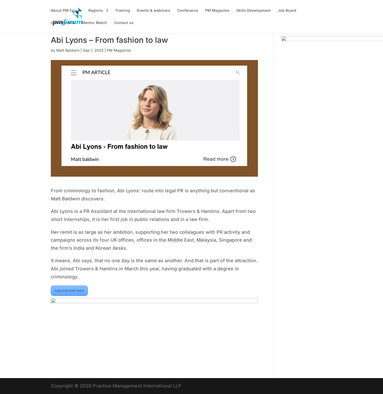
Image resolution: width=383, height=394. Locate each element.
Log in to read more (69, 290)
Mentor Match (94, 23)
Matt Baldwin (67, 50)
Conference (187, 11)
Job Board (287, 11)
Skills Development (253, 11)
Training (122, 11)
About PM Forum (66, 11)
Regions (95, 11)
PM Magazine (217, 11)
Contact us (124, 23)
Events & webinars (153, 11)
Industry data (63, 23)
